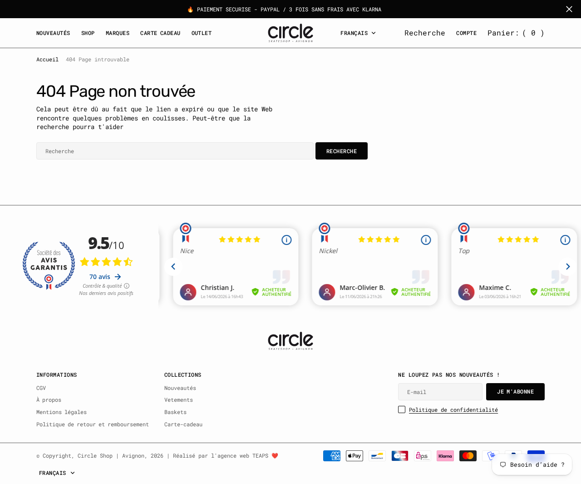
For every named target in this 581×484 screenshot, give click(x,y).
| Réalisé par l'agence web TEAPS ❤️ (222, 455)
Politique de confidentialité (453, 409)
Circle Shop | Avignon (111, 455)
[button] (516, 33)
